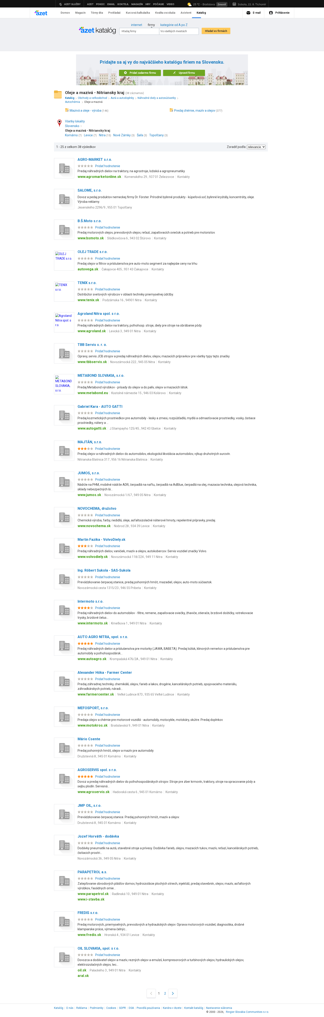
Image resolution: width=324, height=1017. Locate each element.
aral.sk (83, 976)
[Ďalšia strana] (172, 993)
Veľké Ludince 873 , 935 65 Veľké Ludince (145, 694)
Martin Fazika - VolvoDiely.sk (101, 539)
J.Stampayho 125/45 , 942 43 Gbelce (135, 428)
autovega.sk (88, 269)
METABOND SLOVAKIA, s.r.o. (101, 375)
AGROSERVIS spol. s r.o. (97, 770)
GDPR (122, 1008)
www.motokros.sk (93, 725)
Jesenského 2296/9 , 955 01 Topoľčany (105, 207)
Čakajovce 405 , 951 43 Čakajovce (125, 269)
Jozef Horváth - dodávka (98, 836)
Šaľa (140, 135)
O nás (69, 1008)
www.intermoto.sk (93, 623)
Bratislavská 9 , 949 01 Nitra (130, 725)
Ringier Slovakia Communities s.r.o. (247, 1011)
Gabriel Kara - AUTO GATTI (100, 406)
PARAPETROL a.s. (92, 872)
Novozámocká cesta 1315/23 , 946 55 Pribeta (109, 588)
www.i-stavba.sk (91, 899)
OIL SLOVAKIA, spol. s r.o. (98, 948)
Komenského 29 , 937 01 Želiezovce (149, 177)
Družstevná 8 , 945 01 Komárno (99, 756)
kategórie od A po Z (174, 25)
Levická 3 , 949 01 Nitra (125, 331)
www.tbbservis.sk (92, 362)
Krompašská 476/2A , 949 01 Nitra (133, 659)
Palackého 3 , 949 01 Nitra (107, 970)
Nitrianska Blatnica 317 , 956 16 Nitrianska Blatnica (112, 459)
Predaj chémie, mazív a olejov (194, 110)
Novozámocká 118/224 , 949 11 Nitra (136, 557)
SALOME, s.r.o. (90, 190)
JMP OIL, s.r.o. (89, 805)
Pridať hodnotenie (107, 166)
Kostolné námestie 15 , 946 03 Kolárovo (138, 393)
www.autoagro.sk (92, 659)
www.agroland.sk (92, 331)
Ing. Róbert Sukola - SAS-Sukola (104, 570)
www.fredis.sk (89, 935)
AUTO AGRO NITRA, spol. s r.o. (103, 637)
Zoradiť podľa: (236, 147)
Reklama (81, 1008)
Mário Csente (89, 739)
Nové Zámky (122, 135)
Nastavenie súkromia (219, 1008)
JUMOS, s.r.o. (89, 473)
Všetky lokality (75, 121)
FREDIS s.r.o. (88, 913)
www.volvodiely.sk (93, 557)
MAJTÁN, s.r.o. (90, 442)
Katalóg (58, 1008)
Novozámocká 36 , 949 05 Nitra (99, 858)
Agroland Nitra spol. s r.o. (99, 314)
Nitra (102, 135)
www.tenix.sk (88, 300)
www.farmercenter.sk (96, 694)
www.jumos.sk (89, 495)
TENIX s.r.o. (87, 283)
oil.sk (82, 970)
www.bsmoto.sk (91, 238)
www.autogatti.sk (92, 428)
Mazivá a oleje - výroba (85, 110)
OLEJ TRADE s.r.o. (93, 252)
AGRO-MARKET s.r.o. (95, 159)
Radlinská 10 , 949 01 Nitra (130, 894)
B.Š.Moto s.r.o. (90, 221)
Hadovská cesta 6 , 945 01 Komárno (137, 792)
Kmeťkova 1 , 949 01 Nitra (128, 623)
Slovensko (72, 126)
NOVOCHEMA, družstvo (97, 508)
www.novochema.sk (94, 526)
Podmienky (96, 1008)
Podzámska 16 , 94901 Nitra (122, 300)
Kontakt (193, 1008)
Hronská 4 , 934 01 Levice (121, 935)
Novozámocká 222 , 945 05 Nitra (132, 362)
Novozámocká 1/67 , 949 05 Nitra (127, 495)
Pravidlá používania (148, 1008)
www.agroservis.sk (94, 792)
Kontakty (183, 177)
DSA (131, 1008)
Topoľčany (156, 135)
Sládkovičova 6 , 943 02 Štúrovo (129, 238)
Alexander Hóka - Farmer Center (105, 672)
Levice (88, 135)
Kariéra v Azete (172, 1008)
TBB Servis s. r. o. (92, 345)
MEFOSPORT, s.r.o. (93, 708)
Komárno (71, 135)
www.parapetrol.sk (93, 894)
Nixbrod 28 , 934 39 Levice (132, 526)
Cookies (111, 1008)
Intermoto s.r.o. (90, 601)
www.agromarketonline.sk (99, 177)
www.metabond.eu (93, 393)
